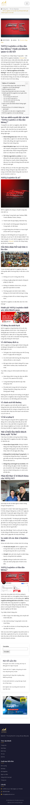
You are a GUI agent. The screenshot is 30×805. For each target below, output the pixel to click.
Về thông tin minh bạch (11, 96)
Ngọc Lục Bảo (4, 774)
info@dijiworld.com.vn (8, 794)
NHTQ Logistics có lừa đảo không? (13, 113)
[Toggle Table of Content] (25, 83)
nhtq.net (21, 58)
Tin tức (3, 754)
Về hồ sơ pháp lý (10, 102)
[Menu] (27, 3)
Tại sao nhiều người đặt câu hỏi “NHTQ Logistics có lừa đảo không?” (14, 86)
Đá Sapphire (4, 771)
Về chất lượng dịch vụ (11, 98)
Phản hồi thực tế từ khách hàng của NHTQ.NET (13, 108)
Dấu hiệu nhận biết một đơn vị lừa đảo (14, 91)
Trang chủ (5, 9)
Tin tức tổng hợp (14, 9)
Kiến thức (3, 751)
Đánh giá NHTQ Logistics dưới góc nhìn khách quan (15, 94)
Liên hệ (3, 757)
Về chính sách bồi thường (13, 100)
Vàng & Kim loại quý (6, 777)
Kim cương (4, 766)
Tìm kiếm (6, 646)
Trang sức (3, 780)
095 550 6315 (6, 791)
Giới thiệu (3, 748)
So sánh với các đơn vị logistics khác (14, 111)
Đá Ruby (3, 768)
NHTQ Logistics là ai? (9, 89)
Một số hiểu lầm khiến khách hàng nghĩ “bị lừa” (14, 104)
